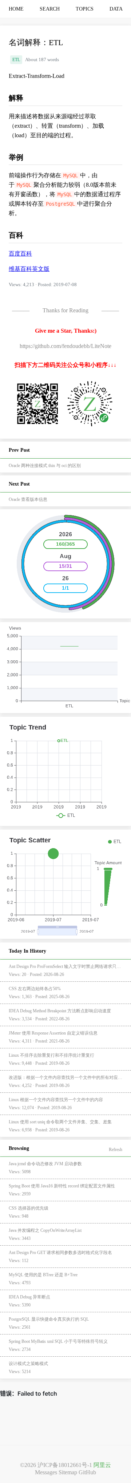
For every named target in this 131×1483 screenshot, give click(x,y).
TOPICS (85, 9)
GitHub (87, 1472)
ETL (16, 59)
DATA (116, 9)
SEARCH (50, 9)
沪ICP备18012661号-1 (64, 1465)
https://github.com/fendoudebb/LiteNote (65, 346)
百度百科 (20, 253)
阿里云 (102, 1465)
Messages (46, 1472)
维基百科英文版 (29, 269)
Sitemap (68, 1472)
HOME (16, 9)
